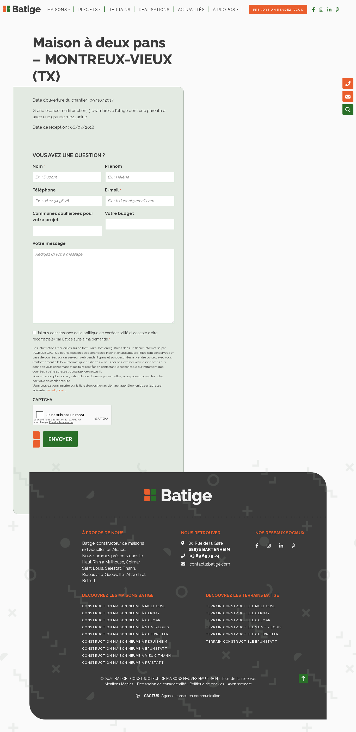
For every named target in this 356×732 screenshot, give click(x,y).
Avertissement (239, 684)
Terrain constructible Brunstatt (241, 641)
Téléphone (44, 190)
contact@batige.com (209, 564)
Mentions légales (119, 684)
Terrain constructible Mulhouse (240, 606)
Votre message (49, 243)
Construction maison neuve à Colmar (121, 620)
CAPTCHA (42, 399)
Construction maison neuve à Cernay (121, 613)
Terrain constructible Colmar (238, 620)
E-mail (113, 190)
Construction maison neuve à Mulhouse (123, 606)
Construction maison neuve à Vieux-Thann (126, 655)
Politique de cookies (207, 684)
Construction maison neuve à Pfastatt (123, 663)
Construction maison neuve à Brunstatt (124, 648)
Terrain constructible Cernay (238, 613)
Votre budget (119, 213)
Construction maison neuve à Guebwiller (125, 634)
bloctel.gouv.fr (55, 390)
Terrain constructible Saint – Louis (244, 627)
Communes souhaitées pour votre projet (63, 216)
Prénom (113, 166)
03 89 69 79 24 (204, 555)
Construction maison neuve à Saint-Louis (125, 627)
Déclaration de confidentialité (161, 684)
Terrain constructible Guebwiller (242, 634)
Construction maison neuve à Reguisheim (125, 641)
